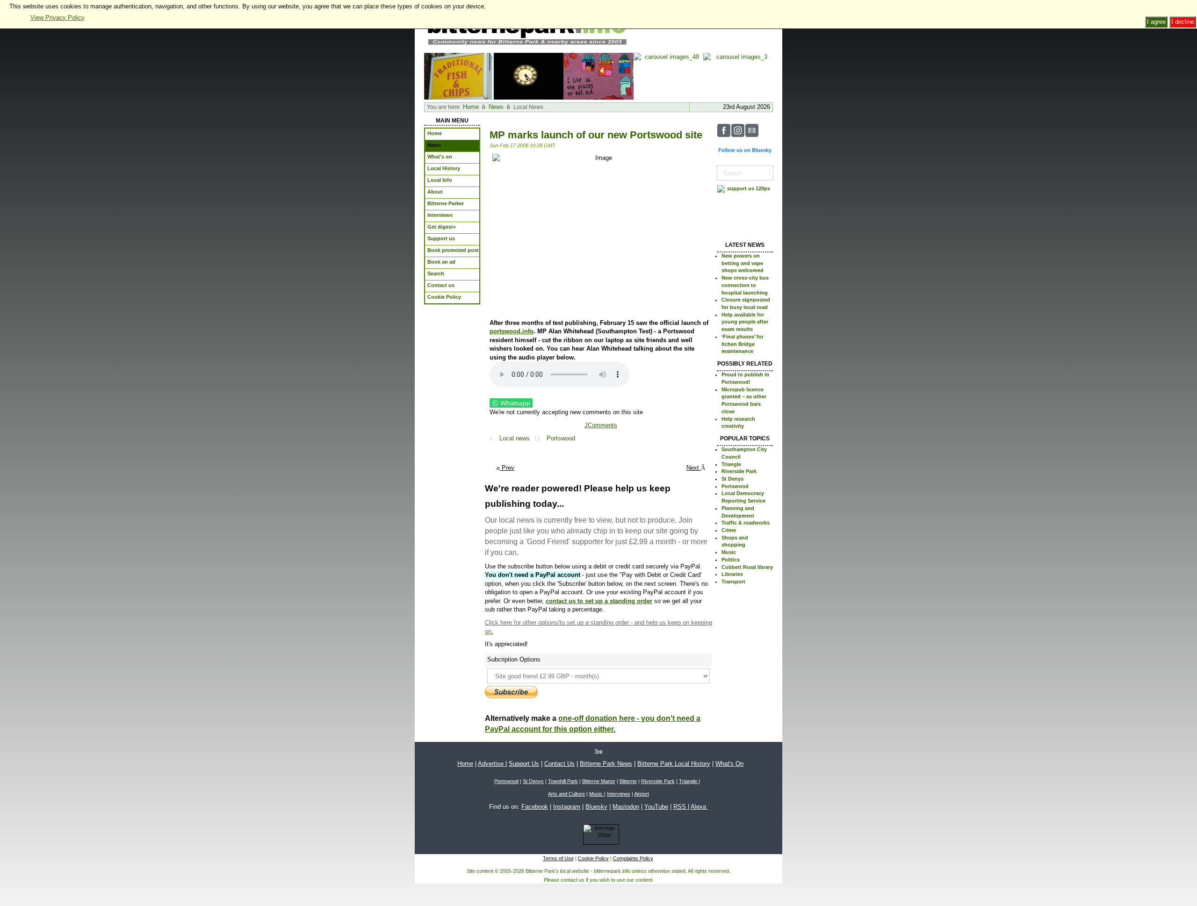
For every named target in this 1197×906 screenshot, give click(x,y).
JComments (600, 425)
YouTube (656, 806)
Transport (733, 581)
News (496, 106)
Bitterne (628, 781)
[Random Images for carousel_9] (598, 75)
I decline (1182, 21)
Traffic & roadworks (745, 522)
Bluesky (596, 806)
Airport (641, 794)
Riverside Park (739, 471)
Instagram (566, 806)
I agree (1156, 21)
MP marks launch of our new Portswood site (596, 135)
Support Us (524, 763)
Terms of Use (558, 858)
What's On (729, 763)
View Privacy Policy (57, 17)
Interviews (618, 794)
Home (471, 106)
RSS (680, 806)
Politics (730, 559)
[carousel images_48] (668, 75)
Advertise (491, 763)
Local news (514, 438)
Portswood (561, 438)
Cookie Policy (593, 858)
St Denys (732, 479)
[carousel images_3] (738, 75)
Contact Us (559, 763)
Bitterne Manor (598, 781)
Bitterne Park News (606, 763)
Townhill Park (563, 781)
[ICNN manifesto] (598, 836)
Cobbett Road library (747, 567)
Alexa (699, 806)
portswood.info (512, 331)
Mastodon (626, 806)
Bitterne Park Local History (673, 763)
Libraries (732, 574)
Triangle (731, 464)
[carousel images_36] (459, 75)
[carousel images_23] (528, 75)
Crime (728, 530)
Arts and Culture (566, 794)
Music (728, 552)
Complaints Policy (633, 858)
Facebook (534, 806)
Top (599, 751)
